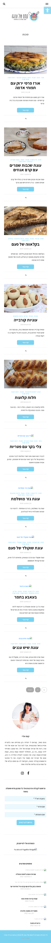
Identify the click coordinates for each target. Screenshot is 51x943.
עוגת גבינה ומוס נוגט (29, 898)
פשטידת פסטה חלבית (28, 911)
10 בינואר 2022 (35, 925)
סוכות (34, 77)
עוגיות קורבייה (25, 320)
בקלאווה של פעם (25, 244)
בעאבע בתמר (25, 597)
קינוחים (30, 161)
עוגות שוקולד (21, 542)
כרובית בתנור (35, 923)
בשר (40, 441)
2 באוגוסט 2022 (25, 889)
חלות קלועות (25, 397)
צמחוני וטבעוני (21, 77)
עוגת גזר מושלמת (25, 499)
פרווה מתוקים (19, 238)
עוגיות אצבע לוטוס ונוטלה (26, 874)
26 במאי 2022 (29, 913)
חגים (38, 77)
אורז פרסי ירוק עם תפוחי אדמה (25, 85)
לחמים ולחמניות (30, 392)
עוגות (22, 159)
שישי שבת (25, 79)
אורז (42, 77)
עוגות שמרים (15, 159)
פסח (29, 77)
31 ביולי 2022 (29, 901)
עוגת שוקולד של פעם (25, 548)
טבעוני (37, 238)
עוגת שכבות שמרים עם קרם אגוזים (25, 167)
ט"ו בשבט (33, 159)
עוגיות (31, 316)
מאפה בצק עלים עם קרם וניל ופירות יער (25, 886)
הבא (30, 690)
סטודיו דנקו (26, 938)
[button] (47, 10)
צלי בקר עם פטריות (25, 446)
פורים (26, 316)
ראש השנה (11, 77)
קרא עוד (25, 110)
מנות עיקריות (28, 441)
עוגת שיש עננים (25, 647)
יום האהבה (36, 542)
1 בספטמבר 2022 (26, 876)
